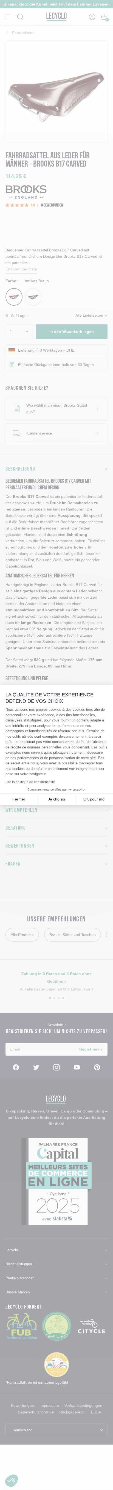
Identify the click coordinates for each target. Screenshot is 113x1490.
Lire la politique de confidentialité (30, 782)
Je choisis (56, 799)
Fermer (18, 799)
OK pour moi (94, 799)
